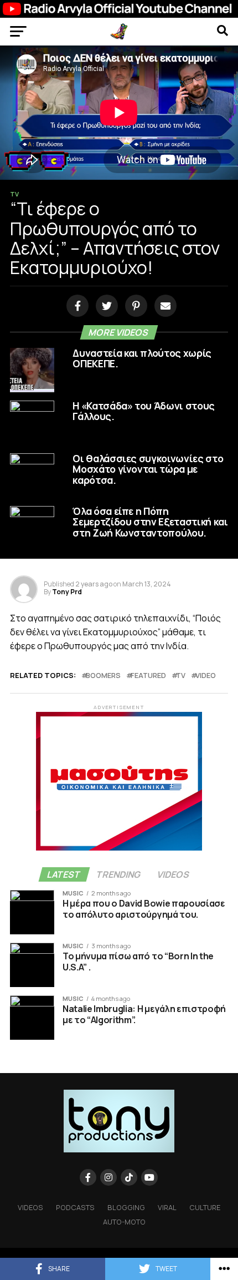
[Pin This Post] (134, 306)
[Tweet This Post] (105, 306)
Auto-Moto (124, 1222)
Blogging (126, 1207)
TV (180, 675)
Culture (204, 1207)
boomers (103, 675)
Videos (30, 1207)
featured (148, 675)
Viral (167, 1207)
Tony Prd (67, 591)
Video (205, 675)
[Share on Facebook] (75, 306)
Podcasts (75, 1207)
